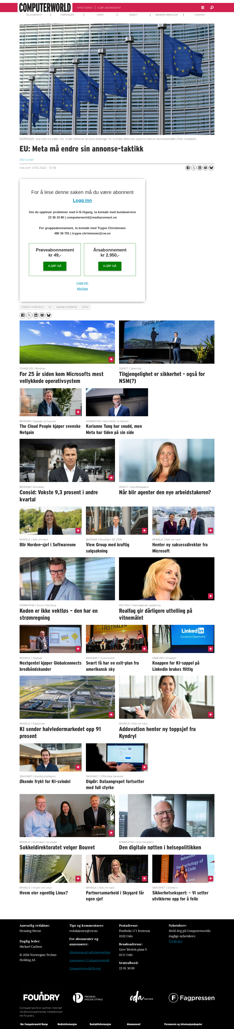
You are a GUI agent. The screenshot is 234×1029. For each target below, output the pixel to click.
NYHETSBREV (85, 7)
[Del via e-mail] (205, 167)
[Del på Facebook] (188, 167)
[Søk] (211, 7)
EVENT (100, 15)
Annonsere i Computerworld (89, 960)
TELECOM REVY (34, 15)
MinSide (82, 289)
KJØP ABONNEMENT (109, 7)
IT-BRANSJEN (67, 15)
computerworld (33, 307)
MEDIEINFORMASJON (167, 15)
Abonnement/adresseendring (89, 952)
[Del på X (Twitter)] (194, 167)
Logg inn (82, 200)
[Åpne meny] (202, 7)
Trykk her (175, 941)
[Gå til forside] (45, 7)
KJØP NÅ (54, 266)
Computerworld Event (85, 968)
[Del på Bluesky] (211, 167)
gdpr (85, 307)
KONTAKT (200, 15)
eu (50, 307)
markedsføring (66, 307)
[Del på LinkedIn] (199, 167)
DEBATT (133, 15)
